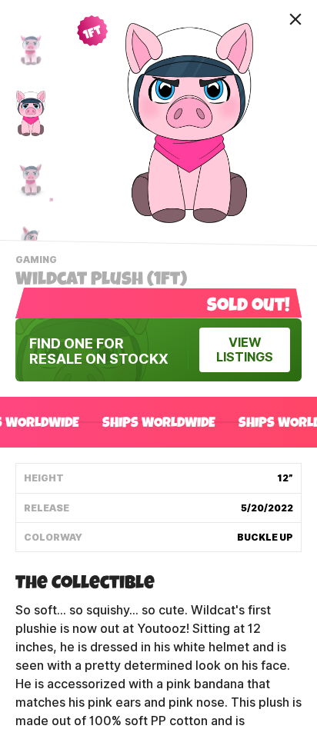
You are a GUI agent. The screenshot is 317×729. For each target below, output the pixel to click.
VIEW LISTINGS (244, 349)
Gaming (38, 261)
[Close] (295, 19)
